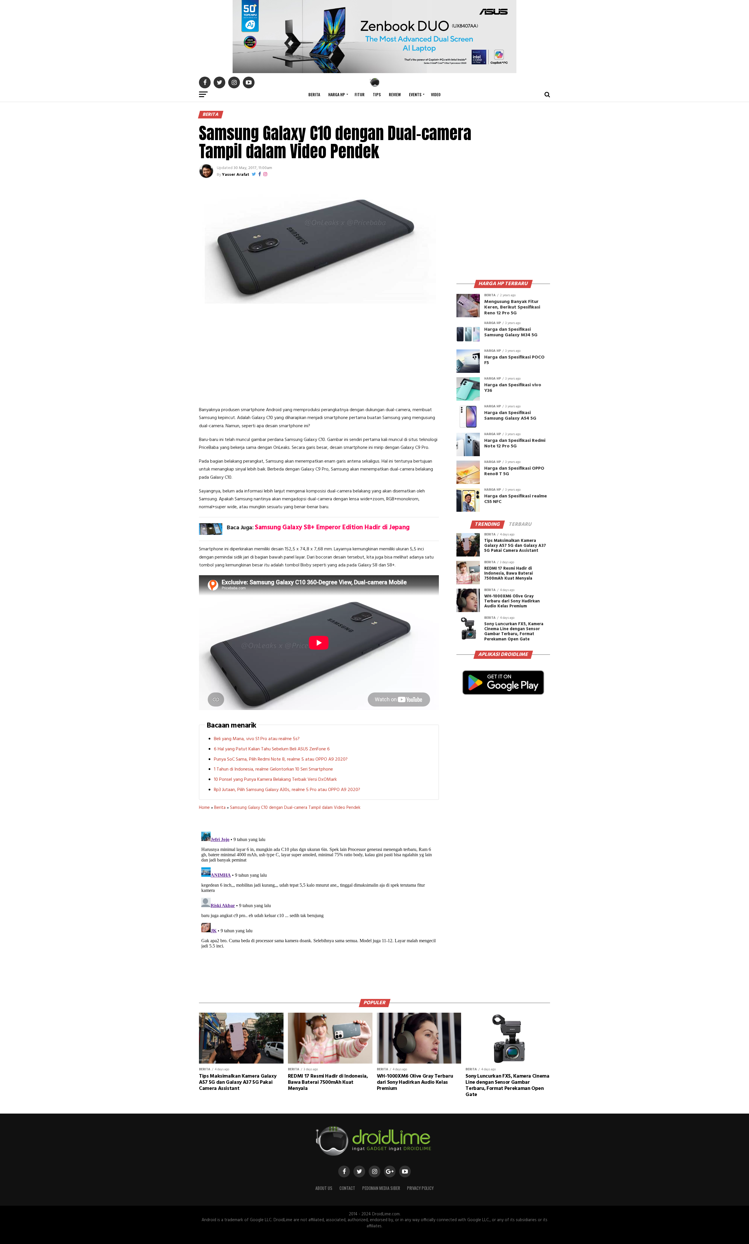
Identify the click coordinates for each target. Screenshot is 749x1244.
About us (323, 1188)
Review (395, 94)
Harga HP (336, 94)
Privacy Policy (420, 1188)
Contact (347, 1188)
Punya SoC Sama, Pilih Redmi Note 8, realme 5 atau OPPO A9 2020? (281, 759)
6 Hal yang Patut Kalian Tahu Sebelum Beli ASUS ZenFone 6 (272, 749)
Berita (314, 94)
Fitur (360, 94)
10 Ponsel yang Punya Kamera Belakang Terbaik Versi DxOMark (275, 779)
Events (415, 94)
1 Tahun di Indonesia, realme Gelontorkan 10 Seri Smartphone (273, 769)
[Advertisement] (319, 356)
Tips (377, 94)
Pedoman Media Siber (381, 1188)
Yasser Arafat (235, 174)
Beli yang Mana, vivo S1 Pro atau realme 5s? (257, 739)
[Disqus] (319, 902)
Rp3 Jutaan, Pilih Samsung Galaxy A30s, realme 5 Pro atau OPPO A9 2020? (287, 790)
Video (436, 94)
